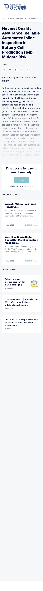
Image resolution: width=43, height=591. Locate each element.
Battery (11, 18)
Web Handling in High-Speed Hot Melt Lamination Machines (21, 240)
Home (4, 18)
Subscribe (21, 180)
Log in (31, 186)
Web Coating (33, 18)
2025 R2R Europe (31, 225)
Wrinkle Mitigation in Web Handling (20, 205)
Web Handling (21, 18)
